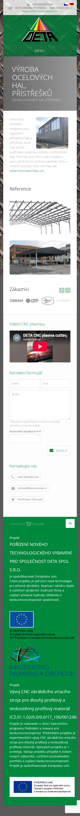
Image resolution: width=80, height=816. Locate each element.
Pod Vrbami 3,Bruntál (29, 499)
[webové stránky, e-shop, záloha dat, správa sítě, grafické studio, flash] (35, 524)
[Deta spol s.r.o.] (40, 29)
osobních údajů (30, 425)
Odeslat (61, 451)
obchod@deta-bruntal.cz (32, 488)
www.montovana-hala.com (27, 171)
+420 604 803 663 (28, 477)
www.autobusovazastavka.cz (39, 11)
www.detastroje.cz (61, 8)
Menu (40, 50)
